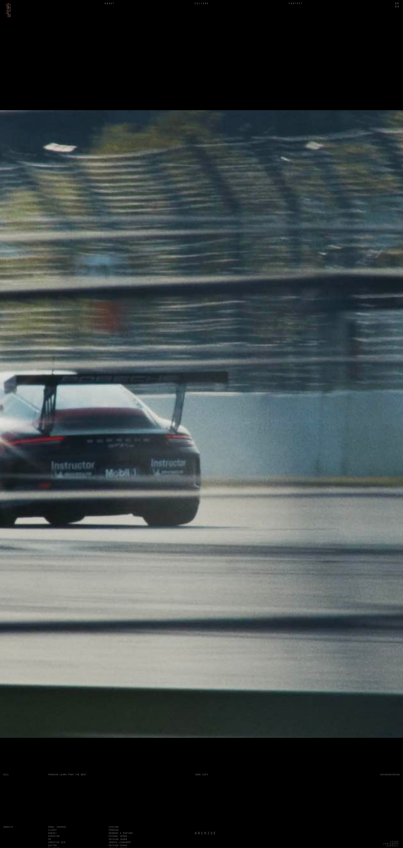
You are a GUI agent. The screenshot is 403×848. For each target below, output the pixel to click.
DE (397, 6)
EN (397, 3)
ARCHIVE (202, 833)
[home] (8, 9)
